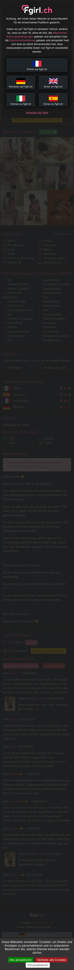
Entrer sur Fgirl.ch (37, 69)
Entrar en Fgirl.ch (53, 103)
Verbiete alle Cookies (51, 960)
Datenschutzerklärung (22, 40)
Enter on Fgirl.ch (53, 86)
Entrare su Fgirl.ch (21, 103)
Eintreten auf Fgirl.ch (21, 86)
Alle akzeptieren (20, 960)
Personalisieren (37, 965)
